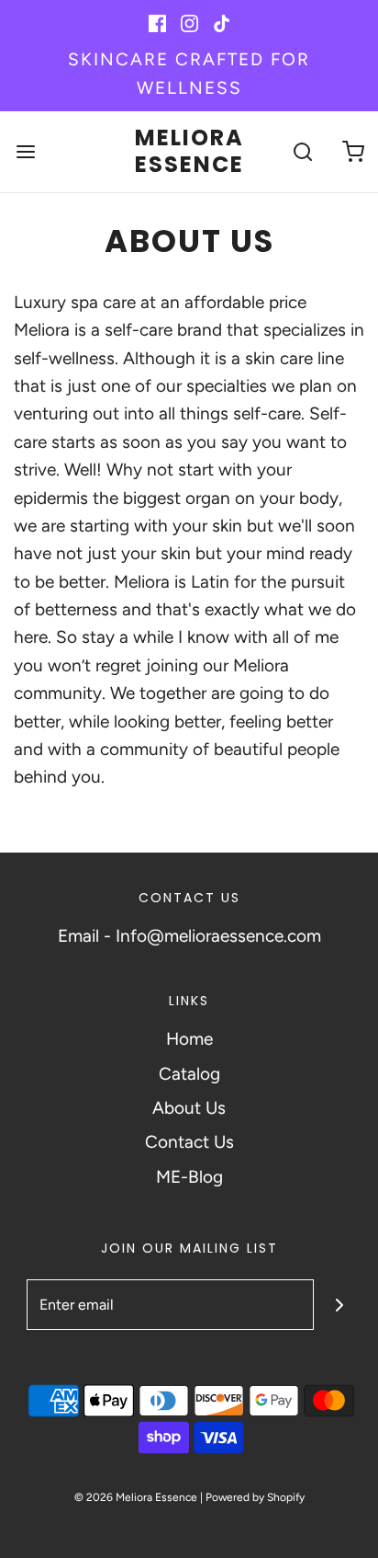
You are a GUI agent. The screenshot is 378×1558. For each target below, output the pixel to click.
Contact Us (189, 1141)
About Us (189, 1107)
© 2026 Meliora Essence (135, 1497)
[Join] (339, 1304)
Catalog (189, 1073)
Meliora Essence (189, 151)
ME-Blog (189, 1176)
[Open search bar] (302, 151)
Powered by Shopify (255, 1497)
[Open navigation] (25, 151)
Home (189, 1038)
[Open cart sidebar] (353, 151)
